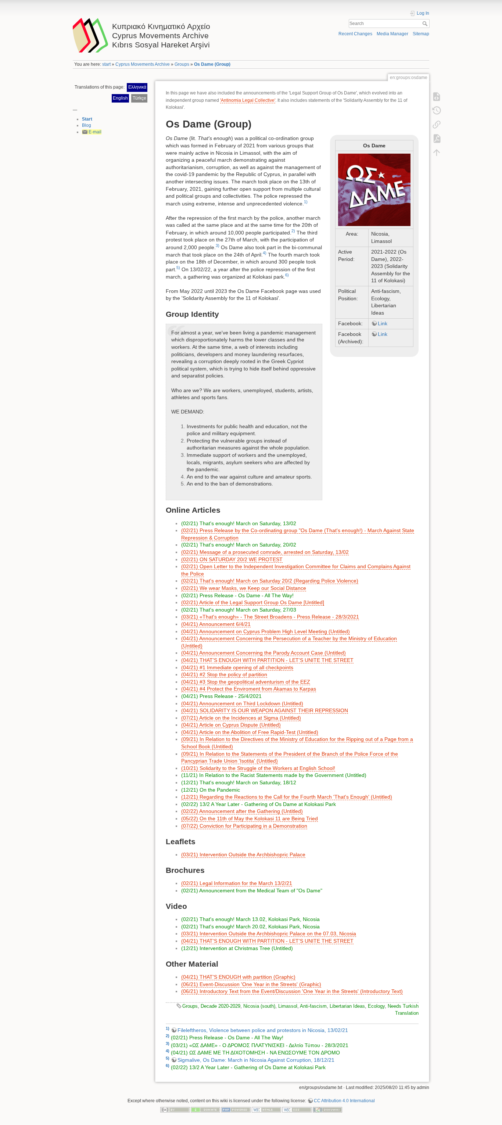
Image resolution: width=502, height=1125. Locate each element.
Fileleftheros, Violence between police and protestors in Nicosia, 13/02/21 (263, 1030)
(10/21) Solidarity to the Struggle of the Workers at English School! (258, 768)
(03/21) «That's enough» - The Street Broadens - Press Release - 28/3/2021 (270, 617)
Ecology (376, 1006)
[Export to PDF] (436, 139)
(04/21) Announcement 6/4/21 (216, 624)
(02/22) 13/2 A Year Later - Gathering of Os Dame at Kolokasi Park (258, 804)
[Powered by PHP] (236, 1109)
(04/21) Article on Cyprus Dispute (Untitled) (231, 725)
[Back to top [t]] (436, 153)
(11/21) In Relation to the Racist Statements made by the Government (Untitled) (273, 775)
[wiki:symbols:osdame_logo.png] (374, 190)
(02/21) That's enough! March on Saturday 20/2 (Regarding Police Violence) (269, 581)
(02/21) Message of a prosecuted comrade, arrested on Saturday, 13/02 (265, 552)
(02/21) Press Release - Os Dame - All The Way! (237, 595)
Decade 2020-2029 (220, 1006)
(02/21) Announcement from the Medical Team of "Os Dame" (251, 890)
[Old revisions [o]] (436, 111)
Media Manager (392, 33)
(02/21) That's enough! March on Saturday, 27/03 (238, 610)
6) (287, 275)
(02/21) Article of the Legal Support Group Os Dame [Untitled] (252, 602)
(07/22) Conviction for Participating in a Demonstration (244, 826)
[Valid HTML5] (266, 1109)
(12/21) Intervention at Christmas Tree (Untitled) (237, 948)
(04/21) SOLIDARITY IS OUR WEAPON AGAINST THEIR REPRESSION (264, 710)
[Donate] (205, 1109)
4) (264, 253)
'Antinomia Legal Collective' (247, 100)
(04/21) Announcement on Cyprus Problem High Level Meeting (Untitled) (265, 631)
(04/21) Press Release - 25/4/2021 (221, 696)
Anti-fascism (313, 1006)
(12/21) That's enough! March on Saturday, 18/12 (238, 782)
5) (178, 267)
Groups (182, 64)
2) (293, 231)
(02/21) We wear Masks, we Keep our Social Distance (243, 588)
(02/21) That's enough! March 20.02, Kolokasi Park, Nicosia (250, 926)
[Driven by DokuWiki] (327, 1109)
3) (217, 245)
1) (306, 202)
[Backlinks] (436, 125)
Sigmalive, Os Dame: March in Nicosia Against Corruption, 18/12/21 (256, 1060)
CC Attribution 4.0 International (344, 1100)
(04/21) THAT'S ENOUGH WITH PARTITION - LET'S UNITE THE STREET (267, 660)
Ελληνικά (137, 87)
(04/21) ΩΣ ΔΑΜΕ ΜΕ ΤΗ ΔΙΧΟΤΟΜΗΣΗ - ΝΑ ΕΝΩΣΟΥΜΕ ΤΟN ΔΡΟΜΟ (255, 1053)
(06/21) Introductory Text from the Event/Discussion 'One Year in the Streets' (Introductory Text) (292, 991)
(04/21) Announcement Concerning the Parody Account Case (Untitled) (263, 653)
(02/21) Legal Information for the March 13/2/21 (236, 883)
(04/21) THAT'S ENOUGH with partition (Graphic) (238, 977)
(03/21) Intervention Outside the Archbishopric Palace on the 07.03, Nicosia (268, 933)
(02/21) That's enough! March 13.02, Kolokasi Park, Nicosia (250, 919)
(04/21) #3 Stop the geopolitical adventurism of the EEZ (245, 682)
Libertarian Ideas (347, 1006)
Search (425, 23)
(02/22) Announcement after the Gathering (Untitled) (242, 811)
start (106, 64)
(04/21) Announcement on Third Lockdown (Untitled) (242, 703)
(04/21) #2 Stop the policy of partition (224, 674)
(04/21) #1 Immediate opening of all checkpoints (237, 667)
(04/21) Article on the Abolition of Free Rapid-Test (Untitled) (249, 732)
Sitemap (421, 33)
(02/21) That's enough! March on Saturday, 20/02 (238, 545)
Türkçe (139, 98)
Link (382, 323)
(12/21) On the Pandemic (210, 790)
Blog (86, 125)
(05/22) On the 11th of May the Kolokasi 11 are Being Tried (249, 818)
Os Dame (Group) (212, 64)
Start (87, 119)
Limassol (287, 1006)
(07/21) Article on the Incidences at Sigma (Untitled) (241, 718)
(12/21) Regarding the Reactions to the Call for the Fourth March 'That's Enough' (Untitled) (286, 797)
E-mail (95, 132)
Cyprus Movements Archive (142, 64)
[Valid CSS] (297, 1109)
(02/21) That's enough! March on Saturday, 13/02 (238, 523)
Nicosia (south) (259, 1006)
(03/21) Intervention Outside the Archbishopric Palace (243, 854)
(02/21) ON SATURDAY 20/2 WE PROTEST (232, 559)
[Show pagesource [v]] (436, 97)
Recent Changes (355, 33)
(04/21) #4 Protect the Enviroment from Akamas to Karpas (248, 689)
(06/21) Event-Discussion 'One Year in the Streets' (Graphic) (251, 984)
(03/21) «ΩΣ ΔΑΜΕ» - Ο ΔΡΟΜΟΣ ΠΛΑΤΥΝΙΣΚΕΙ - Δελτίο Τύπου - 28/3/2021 (259, 1045)
